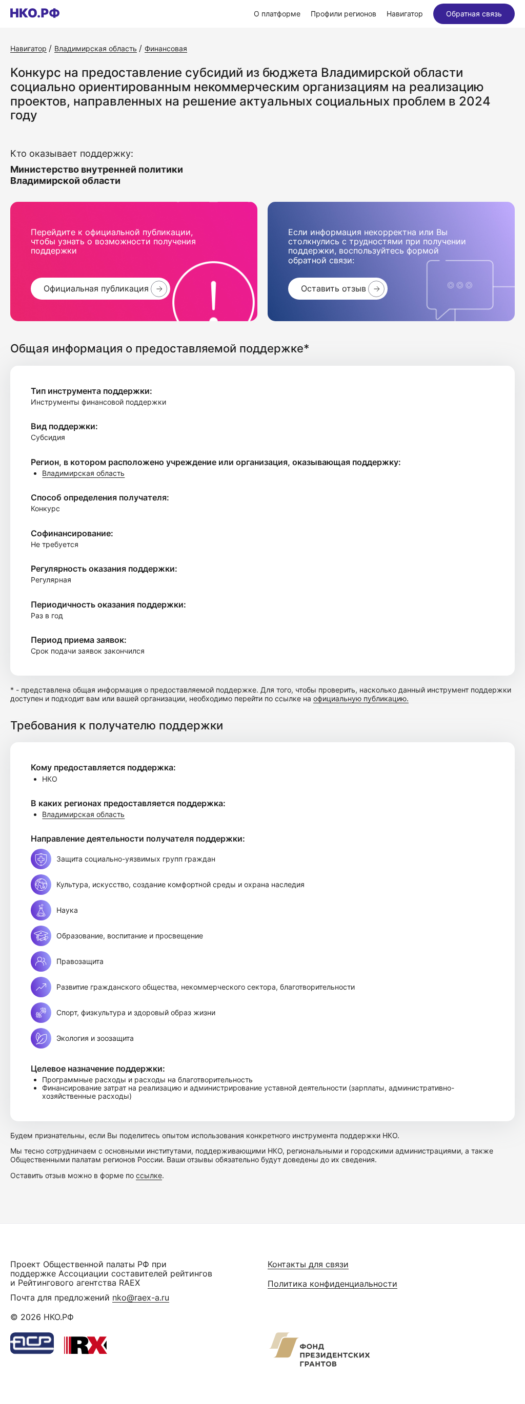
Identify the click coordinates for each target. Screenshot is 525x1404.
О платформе (277, 13)
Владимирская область (83, 473)
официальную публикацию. (361, 698)
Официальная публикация (96, 288)
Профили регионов (343, 13)
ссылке (149, 1175)
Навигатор (405, 13)
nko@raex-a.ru (140, 1297)
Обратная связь (474, 13)
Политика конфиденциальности (332, 1284)
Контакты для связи (308, 1264)
